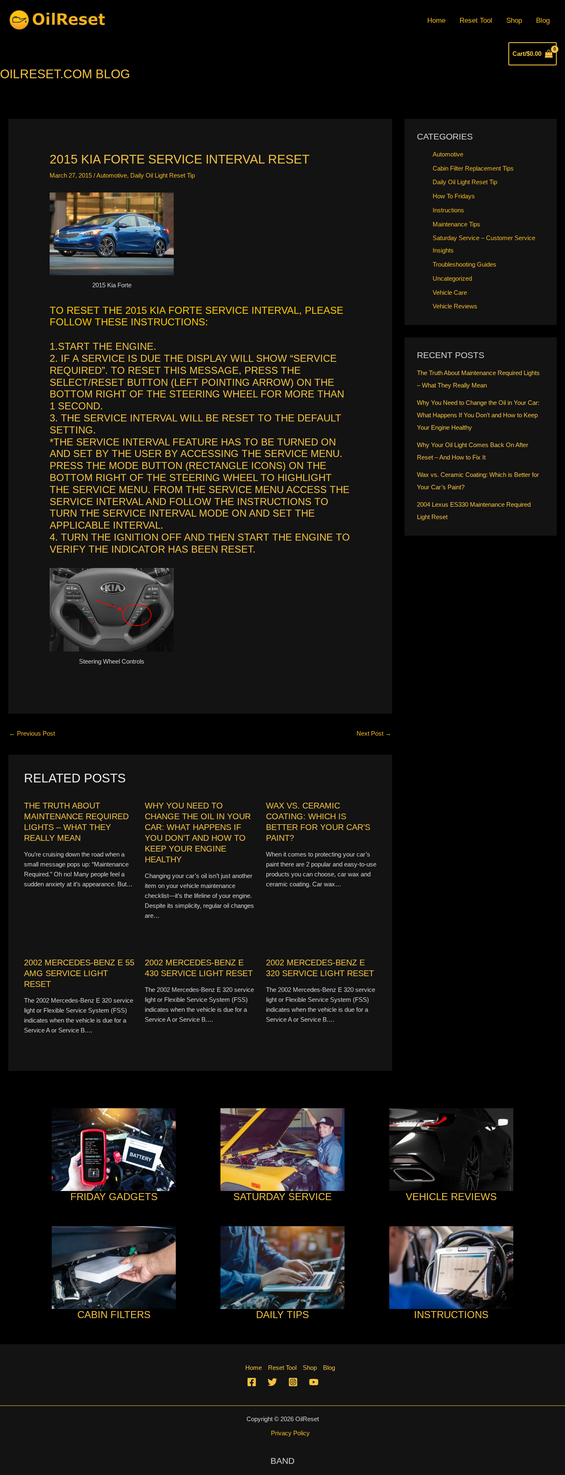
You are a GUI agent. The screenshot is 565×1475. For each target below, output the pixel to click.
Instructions (448, 210)
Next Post (374, 733)
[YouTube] (313, 1382)
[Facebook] (251, 1382)
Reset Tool (476, 20)
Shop (514, 20)
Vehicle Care (450, 292)
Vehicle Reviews (455, 306)
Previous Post (32, 733)
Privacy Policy (290, 1433)
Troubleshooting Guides (464, 264)
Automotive (111, 175)
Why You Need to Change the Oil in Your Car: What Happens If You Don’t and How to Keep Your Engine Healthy (478, 415)
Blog (543, 20)
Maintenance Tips (456, 224)
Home (436, 20)
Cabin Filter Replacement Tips (473, 168)
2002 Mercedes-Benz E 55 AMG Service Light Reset (79, 973)
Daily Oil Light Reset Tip (162, 175)
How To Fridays (454, 196)
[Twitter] (272, 1382)
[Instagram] (293, 1382)
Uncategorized (452, 278)
